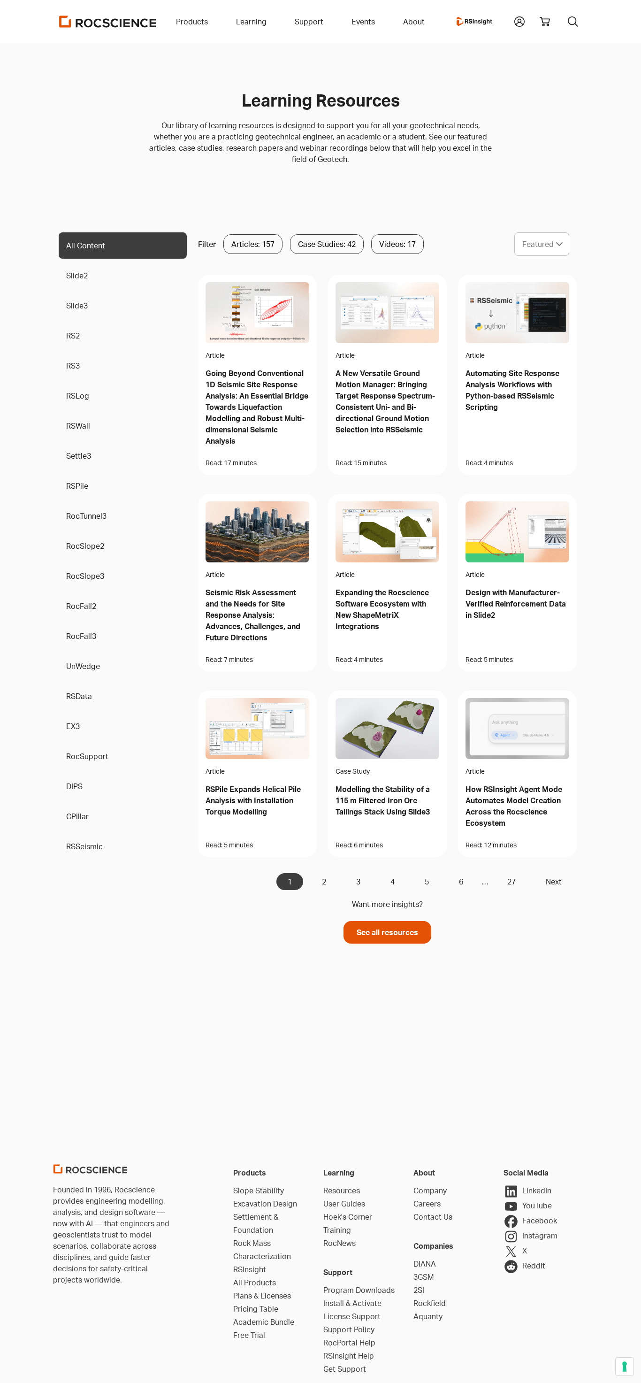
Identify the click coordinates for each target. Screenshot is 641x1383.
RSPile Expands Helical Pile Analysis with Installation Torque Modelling (253, 800)
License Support (352, 1316)
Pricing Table (255, 1309)
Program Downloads (359, 1290)
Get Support (344, 1369)
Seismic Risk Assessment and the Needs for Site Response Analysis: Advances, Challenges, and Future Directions (253, 615)
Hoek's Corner (347, 1217)
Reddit (533, 1265)
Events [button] (363, 21)
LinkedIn (536, 1190)
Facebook (539, 1220)
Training (337, 1230)
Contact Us (432, 1217)
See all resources (387, 932)
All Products (254, 1282)
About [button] (414, 21)
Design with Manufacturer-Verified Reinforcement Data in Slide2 (515, 604)
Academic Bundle (263, 1322)
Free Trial (249, 1335)
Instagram (539, 1235)
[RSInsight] (474, 21)
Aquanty (428, 1316)
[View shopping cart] (545, 22)
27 (511, 881)
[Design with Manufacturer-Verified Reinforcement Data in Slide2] (517, 532)
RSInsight (249, 1269)
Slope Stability (258, 1190)
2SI (418, 1290)
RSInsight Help (348, 1355)
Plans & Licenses (262, 1295)
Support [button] (309, 21)
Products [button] (192, 21)
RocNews (339, 1243)
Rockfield (429, 1303)
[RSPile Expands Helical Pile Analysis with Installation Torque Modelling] (257, 729)
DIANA (424, 1263)
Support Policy (348, 1329)
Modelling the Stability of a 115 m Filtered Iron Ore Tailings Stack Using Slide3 (383, 800)
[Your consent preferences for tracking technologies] (624, 1366)
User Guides (344, 1203)
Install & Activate (352, 1303)
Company (430, 1190)
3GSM (423, 1277)
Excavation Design (265, 1203)
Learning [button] (251, 21)
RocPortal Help (349, 1342)
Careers (427, 1203)
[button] (519, 20)
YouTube (537, 1205)
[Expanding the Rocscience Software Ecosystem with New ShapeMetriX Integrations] (387, 532)
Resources (341, 1190)
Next (554, 881)
